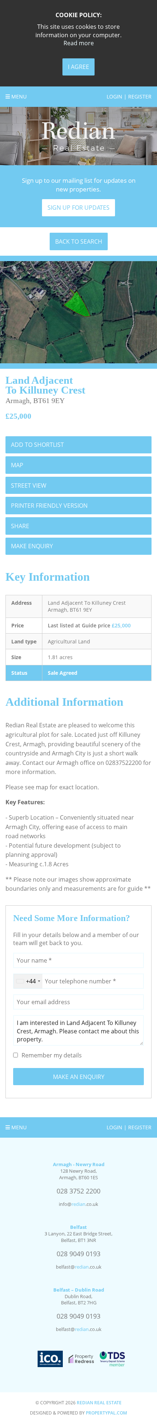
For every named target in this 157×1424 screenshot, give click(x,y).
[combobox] (28, 981)
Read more (79, 43)
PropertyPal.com (106, 1413)
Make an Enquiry (78, 1077)
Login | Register (129, 96)
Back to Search (78, 241)
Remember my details (52, 1055)
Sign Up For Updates (78, 208)
